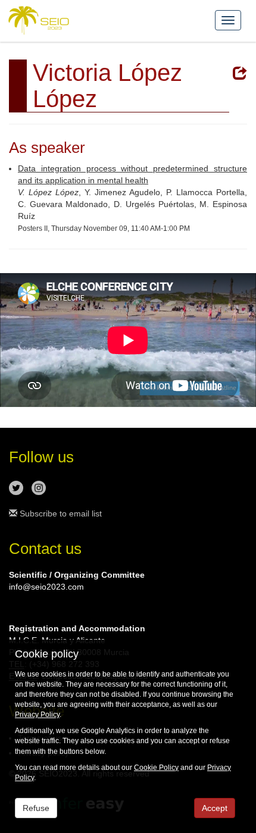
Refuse (36, 808)
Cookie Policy (156, 767)
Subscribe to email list (59, 513)
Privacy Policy (37, 714)
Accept (214, 808)
